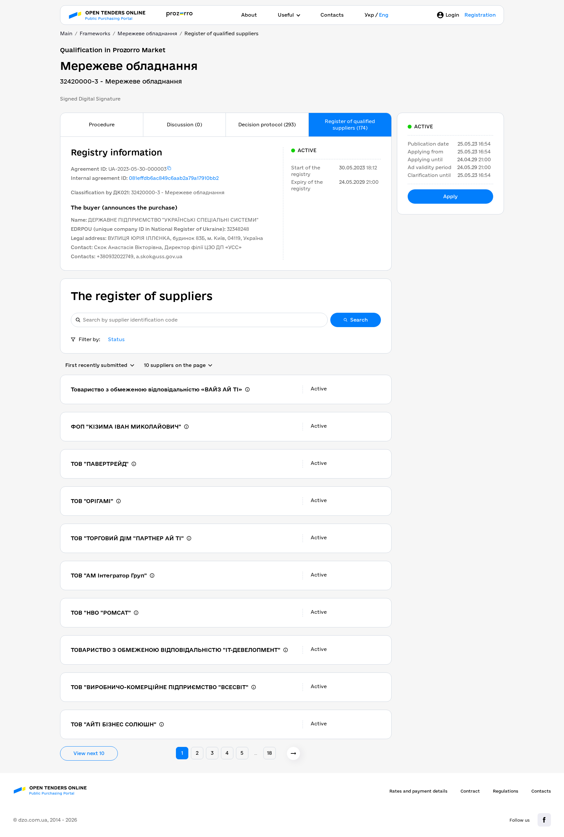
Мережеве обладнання (147, 33)
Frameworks (95, 33)
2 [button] (197, 753)
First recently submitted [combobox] (96, 365)
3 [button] (212, 753)
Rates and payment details (418, 791)
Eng (383, 15)
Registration (480, 15)
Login (452, 15)
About (249, 15)
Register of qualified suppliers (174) (350, 124)
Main (66, 33)
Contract (470, 791)
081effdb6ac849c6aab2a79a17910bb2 (174, 178)
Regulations (505, 791)
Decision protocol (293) (267, 124)
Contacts (332, 15)
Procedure (102, 124)
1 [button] (182, 753)
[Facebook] (544, 820)
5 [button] (242, 753)
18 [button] (269, 753)
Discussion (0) (184, 124)
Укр (369, 15)
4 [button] (227, 753)
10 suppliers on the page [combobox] (175, 365)
